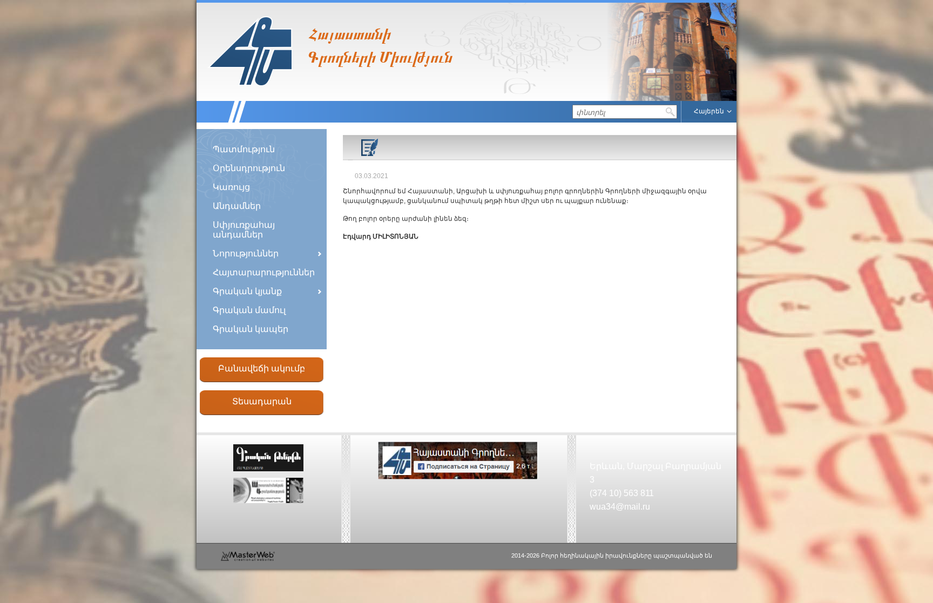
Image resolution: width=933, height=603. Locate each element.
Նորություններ (246, 253)
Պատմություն (244, 149)
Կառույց (231, 187)
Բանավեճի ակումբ (261, 368)
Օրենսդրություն (249, 168)
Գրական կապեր (250, 329)
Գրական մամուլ (249, 310)
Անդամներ (237, 206)
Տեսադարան (262, 401)
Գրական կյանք (247, 291)
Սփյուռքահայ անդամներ (244, 229)
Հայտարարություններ (264, 272)
